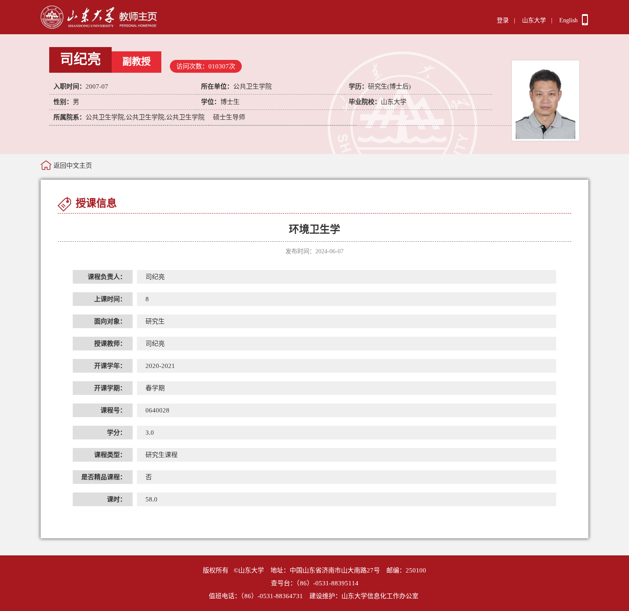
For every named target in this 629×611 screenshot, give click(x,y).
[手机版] (585, 23)
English (568, 20)
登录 (503, 20)
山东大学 (534, 20)
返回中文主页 (72, 165)
